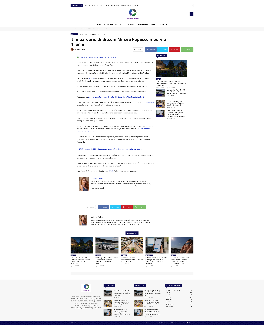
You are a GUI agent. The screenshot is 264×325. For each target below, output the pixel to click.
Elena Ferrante (160, 87)
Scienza (159, 79)
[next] (192, 5)
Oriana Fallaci (80, 49)
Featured (159, 95)
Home (72, 29)
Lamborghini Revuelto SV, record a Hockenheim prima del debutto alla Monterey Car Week (176, 93)
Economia (77, 29)
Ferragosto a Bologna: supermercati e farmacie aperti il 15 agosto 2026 (175, 103)
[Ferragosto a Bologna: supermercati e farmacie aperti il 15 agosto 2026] (160, 104)
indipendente (148, 102)
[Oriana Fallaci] (72, 49)
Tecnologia (160, 115)
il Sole (111, 171)
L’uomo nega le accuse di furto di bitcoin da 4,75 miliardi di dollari (116, 97)
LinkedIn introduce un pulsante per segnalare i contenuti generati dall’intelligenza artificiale (176, 113)
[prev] (189, 5)
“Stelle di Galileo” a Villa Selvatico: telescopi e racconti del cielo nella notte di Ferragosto (111, 5)
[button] (191, 14)
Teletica (91, 78)
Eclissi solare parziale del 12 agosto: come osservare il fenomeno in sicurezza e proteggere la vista (180, 260)
